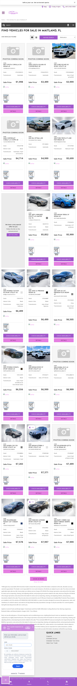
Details (13, 111)
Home (3, 20)
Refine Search (48, 37)
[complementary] (71, 680)
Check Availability (13, 107)
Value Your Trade (51, 643)
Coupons (49, 636)
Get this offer (13, 235)
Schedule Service (51, 638)
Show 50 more (38, 582)
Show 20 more (38, 579)
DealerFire (36, 678)
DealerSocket (48, 678)
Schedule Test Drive (52, 641)
